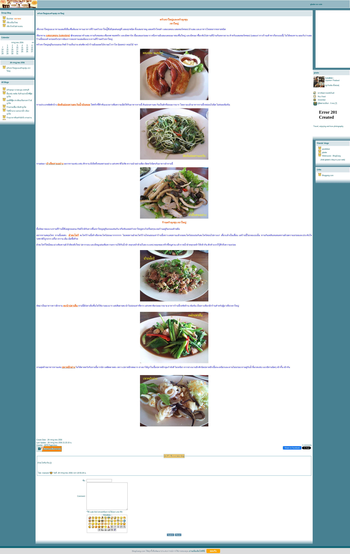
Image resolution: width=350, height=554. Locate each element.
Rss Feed (322, 97)
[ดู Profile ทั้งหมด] (332, 85)
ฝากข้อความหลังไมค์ (326, 93)
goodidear (326, 149)
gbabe (324, 152)
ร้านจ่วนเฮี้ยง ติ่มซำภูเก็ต (16, 107)
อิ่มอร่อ (10, 19)
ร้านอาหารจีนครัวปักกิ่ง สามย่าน (19, 118)
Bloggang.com (327, 175)
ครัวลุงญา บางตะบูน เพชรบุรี (18, 90)
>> (33, 42)
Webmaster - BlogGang (331, 156)
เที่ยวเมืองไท (12, 22)
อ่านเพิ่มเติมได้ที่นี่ (197, 551)
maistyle (45, 473)
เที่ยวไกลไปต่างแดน (15, 26)
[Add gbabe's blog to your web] (333, 160)
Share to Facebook (292, 448)
